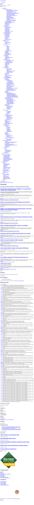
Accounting (6, 41)
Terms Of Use (13, 498)
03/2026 (2, 289)
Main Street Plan (9, 87)
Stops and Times (7, 151)
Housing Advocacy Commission (11, 20)
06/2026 (2, 285)
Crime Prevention (7, 116)
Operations (8, 112)
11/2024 (2, 309)
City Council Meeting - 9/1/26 (8, 428)
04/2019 (2, 377)
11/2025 (2, 295)
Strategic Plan (7, 23)
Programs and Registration (8, 75)
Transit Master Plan (7, 150)
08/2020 (2, 363)
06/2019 (2, 371)
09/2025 (2, 298)
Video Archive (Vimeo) (8, 39)
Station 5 (8, 49)
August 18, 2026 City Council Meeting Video (9, 434)
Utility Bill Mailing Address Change (8, 438)
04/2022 (2, 344)
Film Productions (7, 36)
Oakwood (8, 128)
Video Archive (7, 24)
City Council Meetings (8, 21)
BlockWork (8, 108)
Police (4, 109)
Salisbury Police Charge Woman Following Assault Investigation (14, 445)
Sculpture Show (9, 107)
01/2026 (2, 292)
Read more (1, 198)
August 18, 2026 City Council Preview (8, 448)
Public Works (5, 124)
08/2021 (2, 352)
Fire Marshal (7, 51)
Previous (2, 269)
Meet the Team (7, 33)
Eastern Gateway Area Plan (10, 84)
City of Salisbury (2, 194)
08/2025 (2, 299)
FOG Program (7, 143)
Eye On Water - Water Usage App (9, 142)
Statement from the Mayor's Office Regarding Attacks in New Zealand (15, 233)
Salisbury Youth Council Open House (11, 427)
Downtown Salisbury (6, 40)
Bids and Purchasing (8, 42)
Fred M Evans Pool (9, 69)
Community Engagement (7, 34)
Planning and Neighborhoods (7, 77)
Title (1, 284)
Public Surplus (5, 161)
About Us (6, 45)
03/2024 (2, 316)
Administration (9, 111)
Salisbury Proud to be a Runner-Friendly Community (7, 238)
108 (8, 269)
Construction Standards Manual (9, 60)
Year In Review (7, 25)
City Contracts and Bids (7, 155)
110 (10, 269)
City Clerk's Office (7, 26)
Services (8, 113)
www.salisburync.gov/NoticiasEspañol (19, 280)
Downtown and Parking (7, 164)
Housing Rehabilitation (10, 103)
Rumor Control (2, 476)
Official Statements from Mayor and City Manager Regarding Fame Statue (16, 216)
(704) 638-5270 (2, 417)
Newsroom (6, 37)
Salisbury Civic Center (10, 72)
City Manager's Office (8, 27)
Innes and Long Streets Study (11, 85)
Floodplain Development (8, 62)
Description (4, 284)
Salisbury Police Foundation (9, 123)
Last (15, 269)
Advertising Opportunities (7, 154)
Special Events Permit (8, 53)
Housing (5, 166)
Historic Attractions (6, 176)
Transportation (5, 152)
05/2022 (2, 343)
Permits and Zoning (6, 160)
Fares (6, 149)
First (0, 269)
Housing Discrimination (10, 102)
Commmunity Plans (6, 163)
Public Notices (7, 30)
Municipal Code (7, 64)
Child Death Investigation (5, 263)
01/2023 (2, 337)
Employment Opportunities (8, 57)
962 (2, 279)
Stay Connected (6, 170)
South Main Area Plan (10, 88)
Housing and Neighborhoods (9, 98)
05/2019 (2, 374)
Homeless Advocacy (9, 115)
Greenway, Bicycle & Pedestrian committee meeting (11, 429)
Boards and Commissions (8, 9)
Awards (6, 38)
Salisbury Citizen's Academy (9, 31)
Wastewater (6, 147)
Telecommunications (8, 54)
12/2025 (2, 294)
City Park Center (9, 68)
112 (12, 269)
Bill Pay (1, 472)
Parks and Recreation (6, 169)
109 (9, 269)
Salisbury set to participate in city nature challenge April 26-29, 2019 (9, 199)
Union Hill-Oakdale (9, 131)
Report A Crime (7, 122)
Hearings (6, 66)
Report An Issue (7, 133)
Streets (6, 138)
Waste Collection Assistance (10, 137)
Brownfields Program (10, 80)
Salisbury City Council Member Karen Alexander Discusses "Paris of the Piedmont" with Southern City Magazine (15, 209)
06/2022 (2, 342)
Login (1, 499)
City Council (5, 8)
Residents (3, 162)
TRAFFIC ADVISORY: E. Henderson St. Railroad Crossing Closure (14, 441)
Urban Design (7, 105)
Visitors (3, 173)
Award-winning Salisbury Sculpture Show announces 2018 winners (9, 245)
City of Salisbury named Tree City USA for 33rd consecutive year (14, 257)
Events (4, 175)
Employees (1, 3)
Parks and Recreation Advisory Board (12, 15)
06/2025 (2, 301)
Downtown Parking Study (10, 83)
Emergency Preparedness (8, 50)
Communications (2, 227)
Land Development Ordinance (8, 158)
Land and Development (7, 59)
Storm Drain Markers (10, 135)
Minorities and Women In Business (9, 22)
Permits (6, 120)
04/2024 (2, 315)
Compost (6, 132)
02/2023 (2, 334)
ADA (6, 148)
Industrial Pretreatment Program (9, 144)
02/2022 (2, 347)
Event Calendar (7, 35)
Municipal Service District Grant (11, 94)
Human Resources (6, 55)
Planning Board (9, 16)
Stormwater (6, 134)
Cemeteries (6, 126)
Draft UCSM (8, 61)
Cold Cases (6, 114)
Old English (8, 129)
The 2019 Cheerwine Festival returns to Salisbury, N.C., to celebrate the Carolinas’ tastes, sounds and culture (14, 186)
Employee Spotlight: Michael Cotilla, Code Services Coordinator (14, 225)
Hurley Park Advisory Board (11, 14)
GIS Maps (6, 91)
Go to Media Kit (2, 275)
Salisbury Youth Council (10, 17)
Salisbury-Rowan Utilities (7, 140)
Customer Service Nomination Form (5, 477)
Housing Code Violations (10, 101)
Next (14, 269)
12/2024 (2, 308)
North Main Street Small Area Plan (11, 89)
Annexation (6, 78)
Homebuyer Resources (10, 100)
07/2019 (2, 369)
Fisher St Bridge (9, 139)
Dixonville (8, 127)
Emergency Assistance (10, 99)
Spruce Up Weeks (9, 136)
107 (7, 269)
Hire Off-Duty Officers (8, 119)
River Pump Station (7, 145)
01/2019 (2, 401)
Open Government (7, 29)
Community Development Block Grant (12, 95)
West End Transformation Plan (11, 90)
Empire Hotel (7, 28)
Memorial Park (9, 130)
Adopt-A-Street (7, 125)
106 (6, 269)
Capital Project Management (7, 32)
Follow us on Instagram (3, 484)
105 (5, 269)
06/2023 (2, 327)
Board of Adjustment (9, 11)
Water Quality (7, 146)
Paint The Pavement (9, 106)
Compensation (7, 56)
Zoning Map (7, 65)
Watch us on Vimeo (3, 483)
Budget (6, 43)
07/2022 (2, 341)
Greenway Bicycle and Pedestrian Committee (13, 13)
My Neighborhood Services (7, 167)
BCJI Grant (8, 118)
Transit (4, 179)
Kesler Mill (10, 81)
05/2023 (2, 329)
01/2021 (2, 362)
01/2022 (2, 348)
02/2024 (2, 318)
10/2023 (2, 323)
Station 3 (8, 47)
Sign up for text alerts (3, 481)
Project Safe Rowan (9, 117)
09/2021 (2, 351)
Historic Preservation (8, 97)
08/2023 (2, 324)
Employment (2, 471)
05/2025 (2, 302)
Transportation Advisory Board (11, 18)
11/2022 (2, 340)
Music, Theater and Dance (7, 178)
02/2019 (2, 382)
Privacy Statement (17, 498)
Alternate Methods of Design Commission (12, 10)
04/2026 (2, 288)
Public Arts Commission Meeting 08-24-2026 (11, 426)
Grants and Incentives (8, 92)
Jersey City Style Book (10, 86)
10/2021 (2, 350)
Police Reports (2, 473)
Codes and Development (7, 156)
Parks (6, 74)
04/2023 (2, 330)
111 (11, 269)
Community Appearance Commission (12, 12)
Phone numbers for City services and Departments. (7, 419)
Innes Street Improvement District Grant (12, 96)
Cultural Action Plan (9, 82)
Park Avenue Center (9, 71)
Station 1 (8, 46)
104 (4, 269)
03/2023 (2, 332)
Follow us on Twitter (3, 482)
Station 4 (8, 48)
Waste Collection (6, 172)
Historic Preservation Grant (10, 93)
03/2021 (2, 357)
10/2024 (2, 310)
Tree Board (8, 19)
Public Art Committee (3, 249)
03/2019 (2, 379)
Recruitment (6, 52)
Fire (4, 44)
